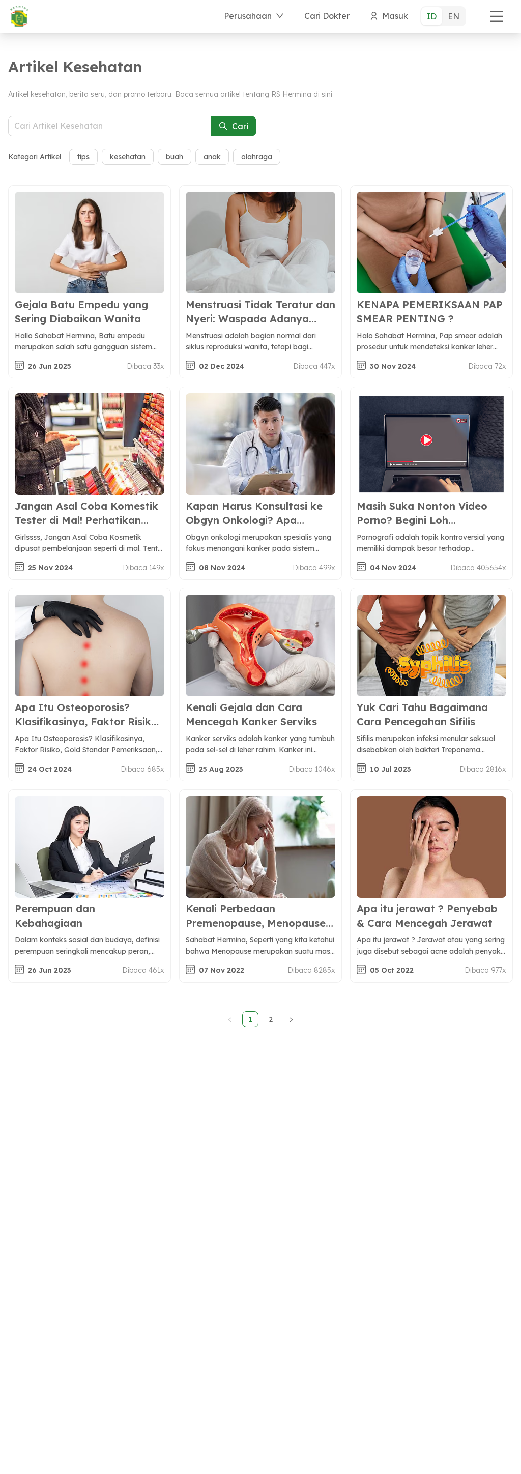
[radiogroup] (443, 16)
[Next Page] (291, 1019)
